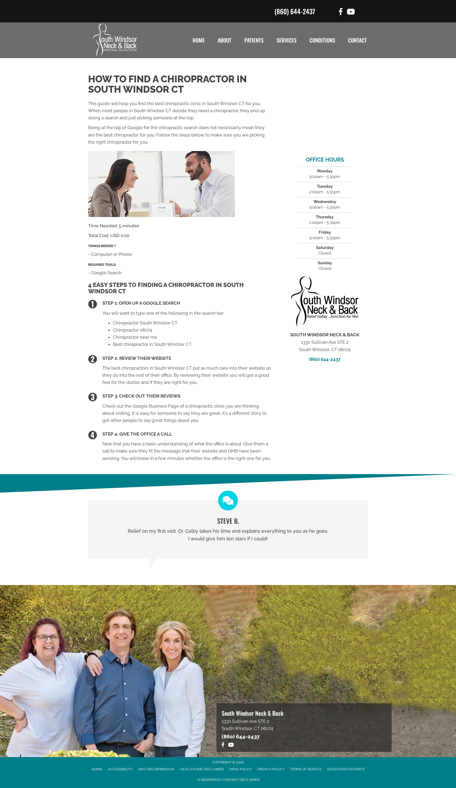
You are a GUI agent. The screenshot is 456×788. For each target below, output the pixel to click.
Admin (96, 769)
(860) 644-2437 (294, 11)
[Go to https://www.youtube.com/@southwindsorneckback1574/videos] (351, 12)
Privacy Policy (271, 769)
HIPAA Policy (240, 769)
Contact (357, 40)
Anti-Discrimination (156, 769)
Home (199, 40)
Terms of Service (306, 769)
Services (287, 40)
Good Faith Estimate (346, 769)
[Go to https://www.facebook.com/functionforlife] (340, 12)
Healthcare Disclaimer (202, 769)
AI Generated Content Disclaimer (228, 780)
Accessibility (120, 769)
